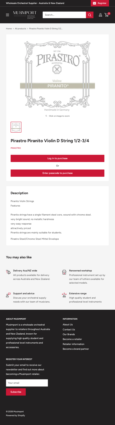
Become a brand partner (76, 348)
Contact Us (69, 329)
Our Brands (69, 334)
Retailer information (73, 344)
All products (20, 28)
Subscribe (15, 391)
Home (9, 28)
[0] (106, 15)
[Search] (89, 15)
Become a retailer (72, 339)
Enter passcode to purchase (58, 173)
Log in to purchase (57, 158)
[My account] (100, 15)
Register (102, 3)
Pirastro (16, 148)
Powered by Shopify (15, 415)
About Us (68, 324)
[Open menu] (7, 15)
